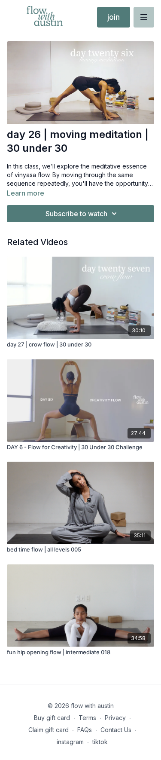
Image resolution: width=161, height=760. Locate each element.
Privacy (115, 717)
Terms (87, 717)
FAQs (84, 729)
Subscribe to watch (76, 213)
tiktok (100, 741)
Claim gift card (48, 729)
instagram (70, 741)
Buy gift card (52, 717)
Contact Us (115, 729)
